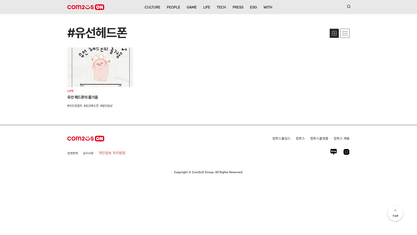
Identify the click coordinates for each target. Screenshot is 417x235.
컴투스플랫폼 (319, 138)
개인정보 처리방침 (112, 153)
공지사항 (88, 153)
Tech (221, 7)
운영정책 (72, 153)
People (173, 7)
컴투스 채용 (342, 138)
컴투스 (300, 138)
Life (206, 7)
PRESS (238, 7)
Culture (152, 7)
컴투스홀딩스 (281, 138)
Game (192, 7)
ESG (253, 7)
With (267, 7)
